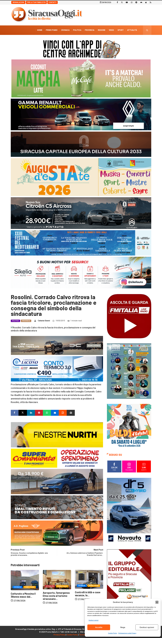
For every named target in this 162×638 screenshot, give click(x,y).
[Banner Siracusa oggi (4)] (81, 213)
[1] (129, 582)
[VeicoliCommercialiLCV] (81, 114)
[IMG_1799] (57, 458)
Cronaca (65, 30)
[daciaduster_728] (57, 345)
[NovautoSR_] (129, 510)
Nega (122, 627)
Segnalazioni (18, 2)
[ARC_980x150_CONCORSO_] (81, 48)
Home (39, 30)
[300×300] (129, 425)
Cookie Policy (112, 633)
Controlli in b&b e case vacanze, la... (55, 594)
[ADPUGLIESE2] (57, 533)
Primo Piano (51, 30)
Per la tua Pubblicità (36, 2)
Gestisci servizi (93, 620)
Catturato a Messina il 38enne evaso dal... (87, 595)
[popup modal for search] (147, 30)
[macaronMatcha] (81, 78)
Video (111, 30)
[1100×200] (81, 144)
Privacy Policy (59, 635)
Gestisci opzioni (147, 627)
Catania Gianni (44, 321)
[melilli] (129, 371)
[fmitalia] (81, 242)
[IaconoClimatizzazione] (57, 368)
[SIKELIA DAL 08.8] (81, 272)
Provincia (89, 30)
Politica (77, 30)
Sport (121, 30)
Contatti (52, 2)
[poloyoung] (57, 481)
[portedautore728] (57, 434)
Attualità (132, 30)
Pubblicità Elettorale (126, 40)
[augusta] (81, 177)
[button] (157, 602)
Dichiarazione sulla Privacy (127, 633)
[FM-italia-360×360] (129, 316)
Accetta (98, 627)
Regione (101, 30)
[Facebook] (117, 2)
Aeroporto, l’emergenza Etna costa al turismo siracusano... (24, 595)
